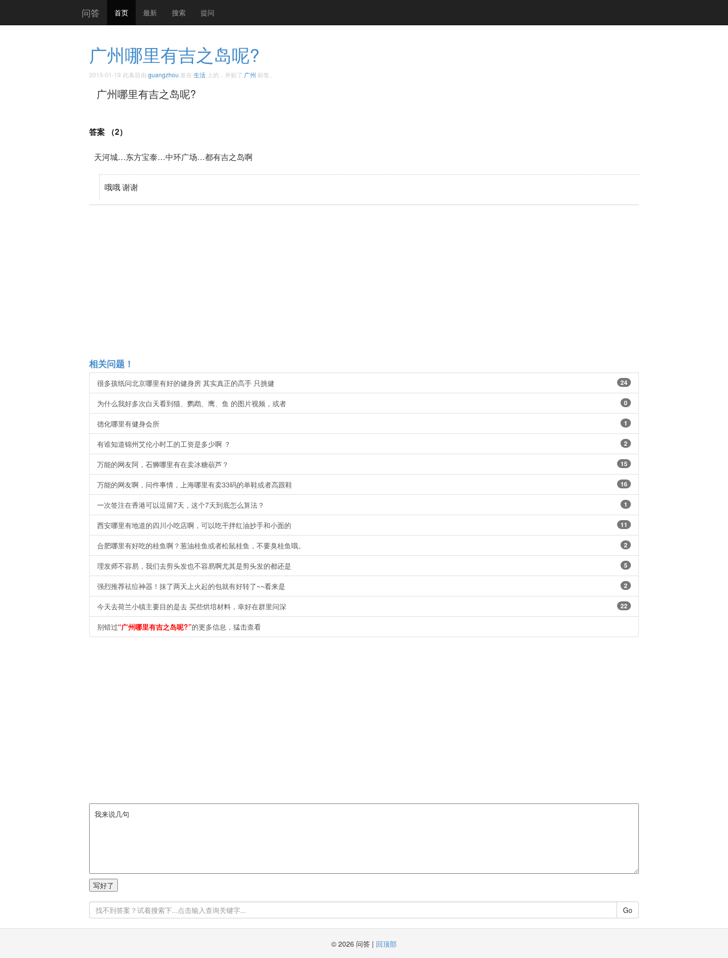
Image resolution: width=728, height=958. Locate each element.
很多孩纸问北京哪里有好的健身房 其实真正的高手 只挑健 (362, 383)
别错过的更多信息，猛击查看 (179, 627)
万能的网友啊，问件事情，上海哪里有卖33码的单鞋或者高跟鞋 (362, 484)
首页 (121, 12)
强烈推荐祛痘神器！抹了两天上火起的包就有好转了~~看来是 (362, 586)
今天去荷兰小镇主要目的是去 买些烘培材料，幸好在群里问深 (362, 606)
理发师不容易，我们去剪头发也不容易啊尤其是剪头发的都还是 (362, 566)
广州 (250, 74)
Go (627, 910)
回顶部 (386, 944)
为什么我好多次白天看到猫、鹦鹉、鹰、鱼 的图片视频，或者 (362, 403)
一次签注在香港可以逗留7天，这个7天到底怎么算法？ (362, 505)
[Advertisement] (386, 281)
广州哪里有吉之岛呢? (174, 54)
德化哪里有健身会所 (362, 423)
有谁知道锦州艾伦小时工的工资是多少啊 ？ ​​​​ (362, 444)
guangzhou (163, 74)
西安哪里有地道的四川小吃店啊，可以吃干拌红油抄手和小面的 (362, 525)
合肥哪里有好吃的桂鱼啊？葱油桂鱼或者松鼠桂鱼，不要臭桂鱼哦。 (362, 545)
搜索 (179, 12)
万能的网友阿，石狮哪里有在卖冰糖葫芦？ (362, 464)
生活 (200, 74)
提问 (207, 12)
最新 (150, 12)
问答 (91, 12)
